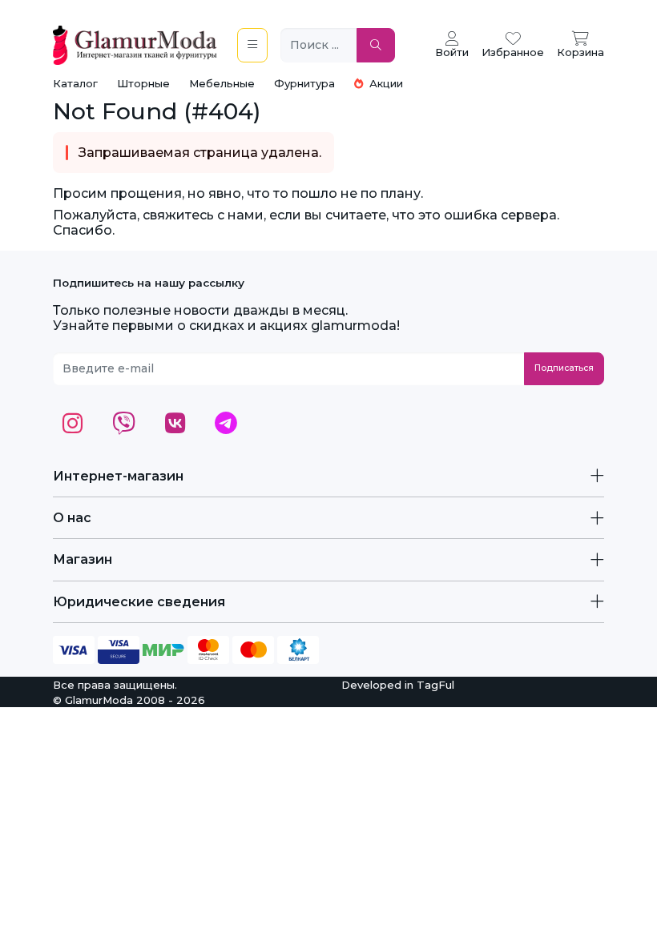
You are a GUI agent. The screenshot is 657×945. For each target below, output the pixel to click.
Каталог (75, 83)
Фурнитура (304, 83)
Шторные (143, 83)
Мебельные (222, 83)
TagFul (435, 684)
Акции (384, 83)
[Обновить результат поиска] (376, 45)
